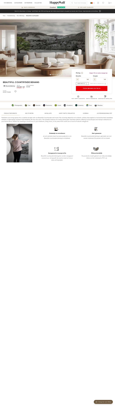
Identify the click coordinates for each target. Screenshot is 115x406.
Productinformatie (10, 113)
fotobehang (8, 2)
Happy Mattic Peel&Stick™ (97, 83)
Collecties (38, 2)
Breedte (78, 76)
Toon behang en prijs (92, 88)
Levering (85, 113)
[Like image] (15, 91)
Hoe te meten (29, 113)
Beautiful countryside (32, 15)
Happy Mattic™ (81, 83)
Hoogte (95, 76)
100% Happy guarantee (86, 7)
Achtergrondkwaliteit (104, 113)
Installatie (48, 113)
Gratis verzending (29, 7)
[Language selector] (92, 2)
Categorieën (18, 2)
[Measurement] (82, 73)
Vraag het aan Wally (104, 402)
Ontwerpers (28, 2)
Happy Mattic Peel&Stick (67, 113)
